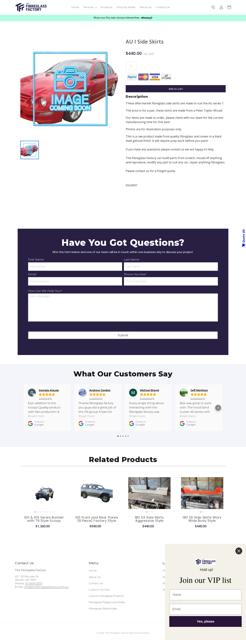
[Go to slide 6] (47, 512)
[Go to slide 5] (45, 512)
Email (32, 274)
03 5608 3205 (33, 583)
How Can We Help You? (45, 291)
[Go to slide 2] (37, 512)
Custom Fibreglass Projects (106, 596)
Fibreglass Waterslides (103, 608)
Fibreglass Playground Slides (107, 602)
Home (93, 570)
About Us (94, 577)
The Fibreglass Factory (116, 633)
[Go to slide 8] (52, 512)
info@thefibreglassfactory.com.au (46, 587)
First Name (36, 259)
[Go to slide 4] (42, 512)
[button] (90, 7)
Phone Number (135, 274)
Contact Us (96, 583)
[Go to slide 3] (40, 512)
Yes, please (205, 621)
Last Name (132, 259)
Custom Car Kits (99, 589)
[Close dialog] (238, 551)
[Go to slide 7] (50, 512)
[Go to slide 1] (35, 512)
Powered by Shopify (139, 633)
